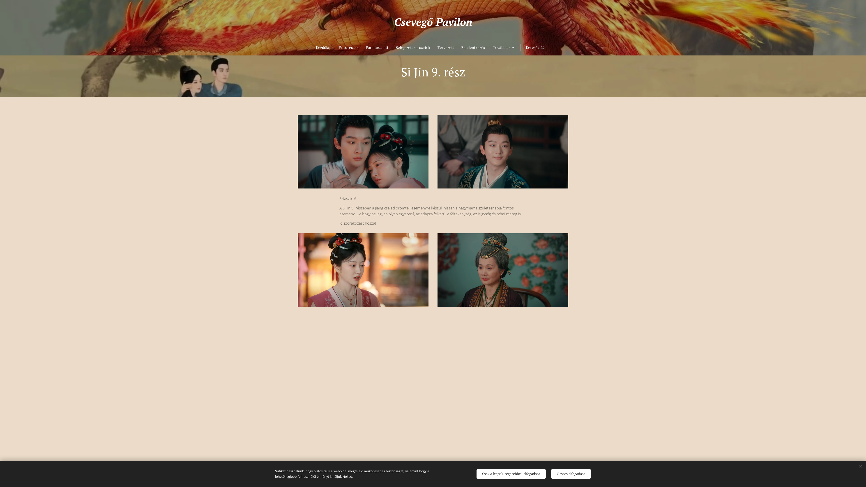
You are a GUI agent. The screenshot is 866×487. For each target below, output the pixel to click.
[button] (535, 47)
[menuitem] (325, 47)
